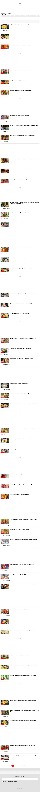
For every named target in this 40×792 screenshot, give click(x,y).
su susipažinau (10, 781)
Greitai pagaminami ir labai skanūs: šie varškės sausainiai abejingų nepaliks (23, 338)
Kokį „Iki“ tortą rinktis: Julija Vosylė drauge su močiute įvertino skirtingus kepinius (24, 125)
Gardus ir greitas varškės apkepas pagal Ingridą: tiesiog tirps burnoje (22, 564)
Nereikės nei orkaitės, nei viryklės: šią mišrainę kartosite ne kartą (21, 268)
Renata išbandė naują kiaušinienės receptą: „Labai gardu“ (20, 313)
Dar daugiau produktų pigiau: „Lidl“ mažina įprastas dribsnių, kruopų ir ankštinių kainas (24, 293)
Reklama (25, 772)
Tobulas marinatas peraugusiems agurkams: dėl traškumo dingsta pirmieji (22, 135)
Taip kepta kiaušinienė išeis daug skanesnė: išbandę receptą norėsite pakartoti (23, 700)
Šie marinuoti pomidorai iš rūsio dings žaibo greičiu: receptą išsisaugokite (22, 745)
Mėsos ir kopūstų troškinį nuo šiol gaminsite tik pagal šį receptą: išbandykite (23, 720)
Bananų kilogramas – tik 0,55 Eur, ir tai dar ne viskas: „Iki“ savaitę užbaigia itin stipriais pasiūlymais (23, 666)
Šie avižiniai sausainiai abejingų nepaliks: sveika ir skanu (19, 115)
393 (23, 765)
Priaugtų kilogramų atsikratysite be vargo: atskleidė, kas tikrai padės (21, 484)
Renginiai (12, 16)
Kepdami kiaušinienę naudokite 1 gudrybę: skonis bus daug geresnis (21, 24)
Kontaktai (35, 772)
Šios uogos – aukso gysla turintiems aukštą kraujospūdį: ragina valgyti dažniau (23, 539)
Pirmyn (26, 765)
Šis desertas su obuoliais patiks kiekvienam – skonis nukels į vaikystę (21, 358)
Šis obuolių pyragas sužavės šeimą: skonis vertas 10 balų (19, 449)
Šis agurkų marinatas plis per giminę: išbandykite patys (19, 212)
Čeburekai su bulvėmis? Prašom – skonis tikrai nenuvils (19, 529)
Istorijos (27, 16)
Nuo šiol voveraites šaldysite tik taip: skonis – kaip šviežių (19, 494)
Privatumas (15, 772)
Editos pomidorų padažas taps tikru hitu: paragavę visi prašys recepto (22, 247)
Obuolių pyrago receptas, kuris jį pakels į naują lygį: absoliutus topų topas (22, 179)
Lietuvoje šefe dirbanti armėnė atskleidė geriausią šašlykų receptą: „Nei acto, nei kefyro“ (23, 223)
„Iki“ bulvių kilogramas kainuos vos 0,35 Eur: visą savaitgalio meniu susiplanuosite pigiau (24, 404)
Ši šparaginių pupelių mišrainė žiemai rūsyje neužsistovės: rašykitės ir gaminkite (23, 519)
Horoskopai (17, 16)
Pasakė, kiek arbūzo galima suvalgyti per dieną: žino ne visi (20, 609)
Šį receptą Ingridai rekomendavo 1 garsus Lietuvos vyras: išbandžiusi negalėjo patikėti (24, 428)
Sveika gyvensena (33, 16)
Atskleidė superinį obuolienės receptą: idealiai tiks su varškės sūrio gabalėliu (23, 675)
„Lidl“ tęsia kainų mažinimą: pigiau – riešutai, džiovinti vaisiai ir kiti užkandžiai (23, 34)
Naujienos (3, 13)
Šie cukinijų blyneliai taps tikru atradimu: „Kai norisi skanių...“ (20, 393)
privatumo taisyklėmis (8, 781)
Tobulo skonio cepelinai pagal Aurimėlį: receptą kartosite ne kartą (21, 90)
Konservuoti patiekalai (4, 525)
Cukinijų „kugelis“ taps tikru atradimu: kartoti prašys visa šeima (21, 348)
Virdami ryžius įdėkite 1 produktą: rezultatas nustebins (19, 383)
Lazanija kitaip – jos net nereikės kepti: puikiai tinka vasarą (20, 574)
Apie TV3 (5, 772)
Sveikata (8, 16)
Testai (38, 16)
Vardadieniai (22, 16)
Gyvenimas (8, 13)
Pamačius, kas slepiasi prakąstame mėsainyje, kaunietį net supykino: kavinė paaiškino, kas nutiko (24, 159)
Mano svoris (3, 16)
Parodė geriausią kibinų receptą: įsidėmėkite (17, 80)
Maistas (4, 40)
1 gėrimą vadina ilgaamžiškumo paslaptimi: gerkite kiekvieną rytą (21, 303)
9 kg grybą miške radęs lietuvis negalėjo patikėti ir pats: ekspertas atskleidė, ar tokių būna (24, 711)
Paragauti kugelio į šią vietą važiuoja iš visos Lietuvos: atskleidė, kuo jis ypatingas (24, 584)
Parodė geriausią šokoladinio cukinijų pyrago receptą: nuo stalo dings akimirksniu (24, 755)
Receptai (4, 30)
